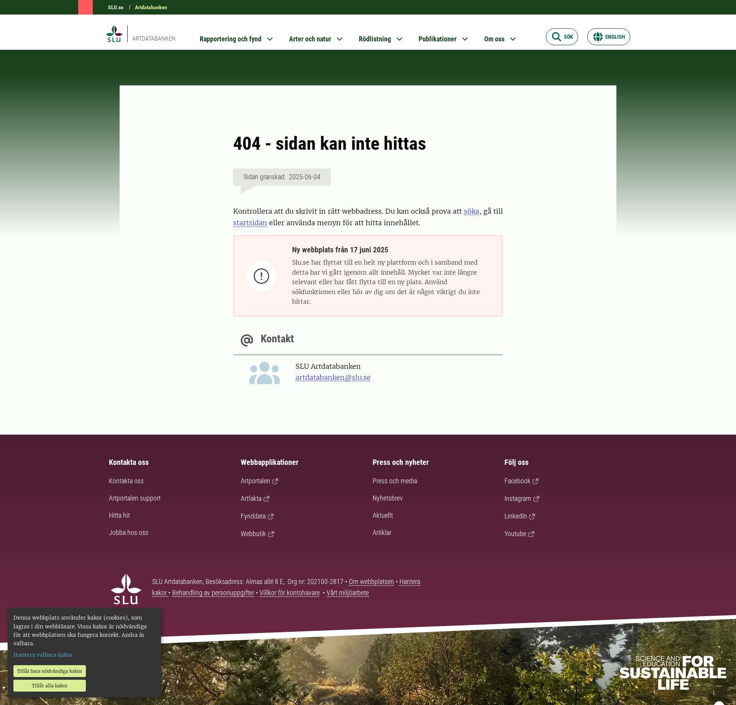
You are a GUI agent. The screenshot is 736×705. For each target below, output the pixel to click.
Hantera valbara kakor (42, 654)
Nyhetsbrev (388, 498)
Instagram (517, 498)
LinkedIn (515, 516)
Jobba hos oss (128, 532)
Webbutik (253, 534)
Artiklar (382, 532)
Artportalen (255, 481)
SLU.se (115, 7)
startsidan (250, 222)
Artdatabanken (151, 7)
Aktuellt (383, 515)
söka (471, 211)
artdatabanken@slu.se (333, 377)
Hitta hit (119, 515)
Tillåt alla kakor (49, 686)
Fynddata (253, 516)
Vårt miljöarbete (348, 593)
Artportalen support (135, 498)
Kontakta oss (126, 481)
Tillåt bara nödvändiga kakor (49, 671)
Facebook (517, 481)
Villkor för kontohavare (290, 593)
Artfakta (251, 498)
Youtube (515, 534)
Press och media (395, 481)
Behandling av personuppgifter (213, 593)
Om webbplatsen (371, 581)
